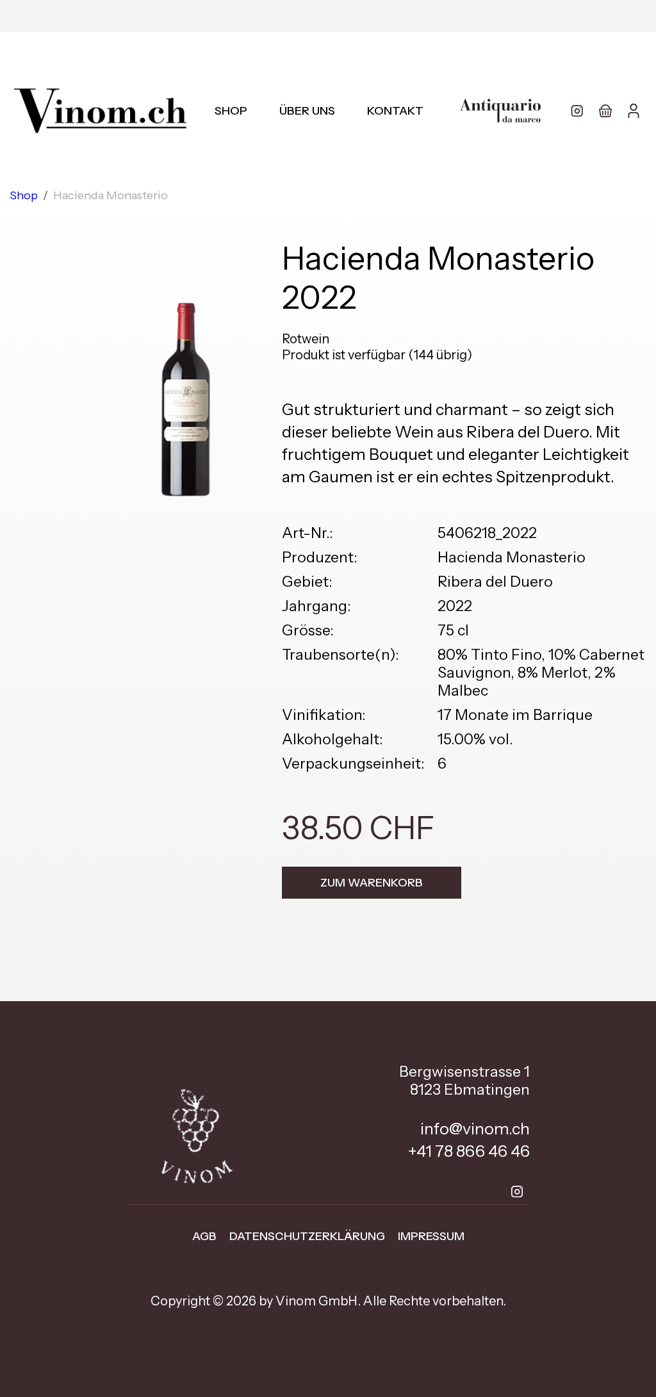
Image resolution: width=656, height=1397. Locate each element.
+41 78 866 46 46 (469, 1151)
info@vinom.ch (475, 1128)
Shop (231, 111)
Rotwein (305, 339)
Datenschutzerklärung (307, 1236)
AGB (204, 1236)
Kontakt (395, 111)
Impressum (431, 1236)
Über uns (307, 111)
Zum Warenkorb (371, 883)
